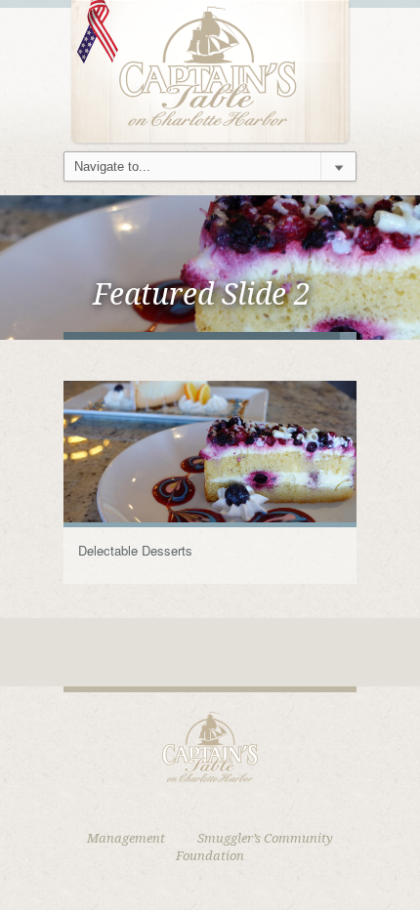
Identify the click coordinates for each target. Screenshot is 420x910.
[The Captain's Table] (210, 71)
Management (126, 838)
